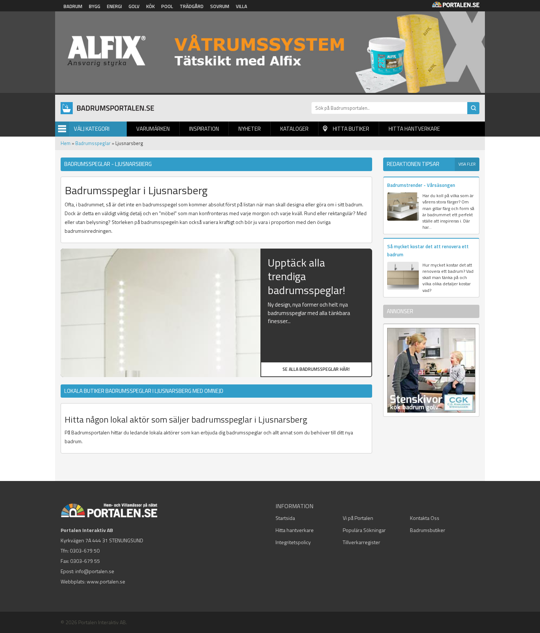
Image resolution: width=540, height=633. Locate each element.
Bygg (94, 6)
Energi (114, 6)
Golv (134, 6)
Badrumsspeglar (93, 143)
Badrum (73, 6)
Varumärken (153, 128)
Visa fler (467, 164)
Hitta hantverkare (414, 128)
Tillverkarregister (361, 542)
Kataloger (294, 128)
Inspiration (204, 128)
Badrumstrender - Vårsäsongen (421, 185)
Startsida (285, 518)
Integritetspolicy (293, 542)
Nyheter (249, 128)
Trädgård (192, 6)
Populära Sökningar (364, 530)
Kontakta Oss (424, 518)
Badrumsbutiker (427, 530)
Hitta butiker (351, 128)
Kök (150, 6)
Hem (66, 143)
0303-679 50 (85, 550)
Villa (241, 6)
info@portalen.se (94, 571)
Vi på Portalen (358, 518)
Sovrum (219, 6)
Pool (167, 6)
